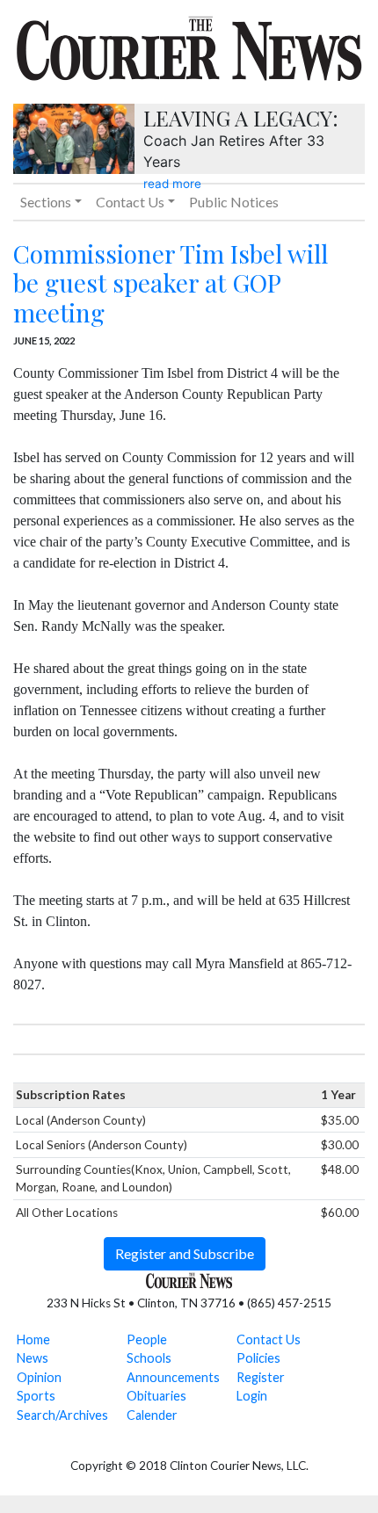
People (147, 1339)
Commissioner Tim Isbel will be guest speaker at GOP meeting (170, 283)
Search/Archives (62, 1415)
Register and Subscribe (184, 1253)
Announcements (173, 1377)
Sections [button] (45, 201)
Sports (36, 1395)
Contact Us (268, 1339)
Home (33, 1339)
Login (251, 1395)
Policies (258, 1357)
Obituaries (156, 1395)
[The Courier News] (189, 45)
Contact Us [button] (130, 201)
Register (260, 1377)
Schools (149, 1357)
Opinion (39, 1377)
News (32, 1357)
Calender (152, 1415)
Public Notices (234, 201)
